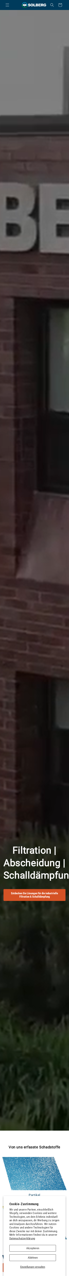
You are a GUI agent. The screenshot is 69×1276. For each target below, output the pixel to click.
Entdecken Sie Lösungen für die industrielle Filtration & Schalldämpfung (34, 895)
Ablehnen (33, 1257)
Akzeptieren (32, 1248)
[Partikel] (34, 1179)
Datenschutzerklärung (22, 1238)
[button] (7, 5)
